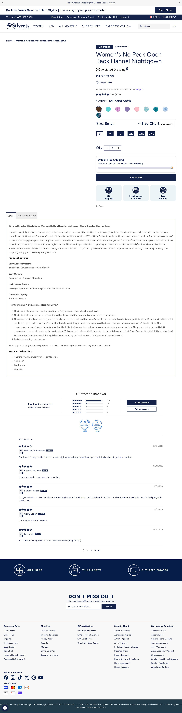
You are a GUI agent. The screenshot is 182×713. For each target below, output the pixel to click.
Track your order (11, 643)
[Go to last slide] (3, 2)
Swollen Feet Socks (160, 663)
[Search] (141, 26)
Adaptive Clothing (122, 631)
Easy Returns (9, 647)
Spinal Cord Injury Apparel (162, 651)
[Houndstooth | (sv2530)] (98, 109)
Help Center (9, 631)
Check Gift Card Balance (88, 643)
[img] (25, 446)
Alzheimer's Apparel (122, 635)
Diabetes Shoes (121, 651)
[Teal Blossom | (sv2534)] (108, 109)
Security (44, 643)
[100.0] (85, 425)
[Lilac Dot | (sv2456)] (117, 109)
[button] (39, 26)
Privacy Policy (47, 639)
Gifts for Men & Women (88, 635)
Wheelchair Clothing (160, 667)
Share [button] (101, 206)
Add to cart (136, 177)
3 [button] (91, 550)
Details (11, 215)
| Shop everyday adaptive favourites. (56, 10)
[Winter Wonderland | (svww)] (146, 109)
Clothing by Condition (162, 626)
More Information (27, 215)
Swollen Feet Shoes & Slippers (164, 659)
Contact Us (9, 635)
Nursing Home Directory (15, 655)
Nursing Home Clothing (161, 639)
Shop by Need (121, 626)
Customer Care (12, 626)
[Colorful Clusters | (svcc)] (98, 115)
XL (131, 133)
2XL (141, 133)
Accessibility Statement (14, 659)
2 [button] (87, 550)
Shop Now (165, 10)
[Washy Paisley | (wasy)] (165, 109)
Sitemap (44, 647)
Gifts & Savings (85, 626)
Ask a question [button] (142, 409)
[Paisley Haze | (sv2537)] (127, 109)
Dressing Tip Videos (49, 635)
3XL (151, 133)
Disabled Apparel (121, 655)
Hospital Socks (157, 635)
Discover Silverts (48, 631)
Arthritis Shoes (121, 643)
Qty (99, 147)
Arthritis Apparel (121, 639)
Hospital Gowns (158, 631)
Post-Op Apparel (158, 647)
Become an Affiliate (49, 655)
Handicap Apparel (122, 663)
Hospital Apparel (121, 667)
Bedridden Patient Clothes (126, 647)
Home (9, 40)
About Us (45, 626)
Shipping (7, 639)
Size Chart (8, 651)
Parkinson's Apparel (159, 643)
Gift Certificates (84, 639)
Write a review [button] (142, 403)
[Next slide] (179, 2)
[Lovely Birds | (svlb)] (155, 109)
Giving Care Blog (48, 651)
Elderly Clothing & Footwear (126, 659)
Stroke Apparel (157, 655)
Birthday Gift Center (86, 631)
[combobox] (154, 26)
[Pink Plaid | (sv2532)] (136, 109)
